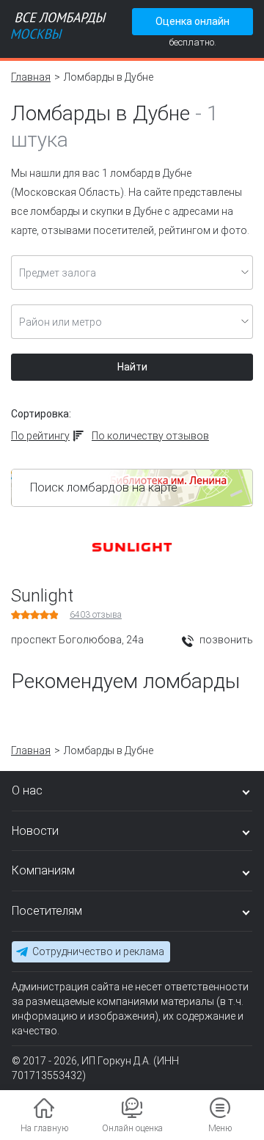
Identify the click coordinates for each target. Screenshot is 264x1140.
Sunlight (42, 595)
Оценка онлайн (192, 21)
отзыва (96, 615)
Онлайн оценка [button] (132, 1128)
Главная (31, 77)
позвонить (225, 640)
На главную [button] (44, 1128)
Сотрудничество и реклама (98, 951)
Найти (132, 367)
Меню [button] (220, 1128)
